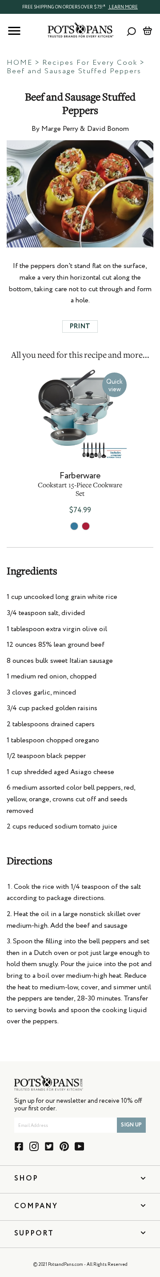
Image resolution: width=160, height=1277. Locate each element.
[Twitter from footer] (49, 1146)
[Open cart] (147, 30)
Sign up (131, 1125)
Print (80, 326)
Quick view (114, 386)
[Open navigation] (14, 31)
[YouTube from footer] (79, 1146)
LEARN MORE (123, 7)
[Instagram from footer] (34, 1146)
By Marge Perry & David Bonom (80, 129)
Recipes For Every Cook (89, 63)
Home (19, 63)
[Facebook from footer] (19, 1146)
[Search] (131, 31)
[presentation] (80, 7)
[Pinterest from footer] (64, 1146)
